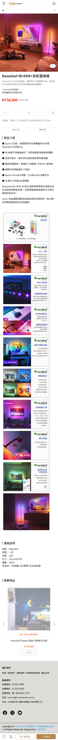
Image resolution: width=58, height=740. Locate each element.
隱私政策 (45, 672)
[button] (54, 624)
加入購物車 (25, 736)
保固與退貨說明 (33, 672)
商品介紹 (15, 129)
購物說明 (21, 672)
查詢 (4, 672)
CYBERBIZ (40, 729)
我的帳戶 (11, 672)
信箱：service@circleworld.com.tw (18, 697)
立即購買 (46, 736)
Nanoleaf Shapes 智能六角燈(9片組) (29, 640)
